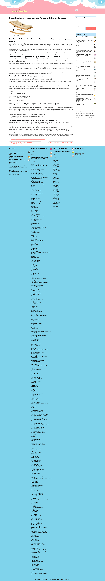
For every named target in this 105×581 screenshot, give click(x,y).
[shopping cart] (76, 10)
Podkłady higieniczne (35, 399)
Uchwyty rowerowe (35, 517)
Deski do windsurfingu (35, 214)
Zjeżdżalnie (33, 572)
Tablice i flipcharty (35, 497)
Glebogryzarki (34, 236)
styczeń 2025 (56, 182)
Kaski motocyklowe (35, 268)
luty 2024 (55, 197)
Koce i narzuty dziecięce (36, 273)
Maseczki (33, 326)
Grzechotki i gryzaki (35, 251)
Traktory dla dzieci (35, 506)
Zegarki (32, 567)
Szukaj (77, 26)
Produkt (32, 435)
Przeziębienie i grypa (35, 439)
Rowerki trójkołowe (35, 459)
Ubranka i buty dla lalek (36, 515)
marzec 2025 (56, 180)
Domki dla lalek (34, 218)
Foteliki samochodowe (36, 234)
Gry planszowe (34, 247)
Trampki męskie (34, 510)
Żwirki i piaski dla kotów (36, 574)
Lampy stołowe (34, 314)
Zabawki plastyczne (35, 559)
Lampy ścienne (34, 313)
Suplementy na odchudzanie (37, 485)
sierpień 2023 (56, 205)
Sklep (33, 9)
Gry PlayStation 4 (34, 248)
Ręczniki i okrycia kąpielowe (37, 447)
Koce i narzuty (34, 272)
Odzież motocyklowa (35, 361)
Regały (32, 448)
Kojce (32, 276)
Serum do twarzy (34, 464)
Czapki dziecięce (34, 207)
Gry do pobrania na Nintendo (37, 240)
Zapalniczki (33, 563)
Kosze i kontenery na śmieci (37, 297)
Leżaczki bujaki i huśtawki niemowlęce (39, 315)
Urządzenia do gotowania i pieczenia (39, 524)
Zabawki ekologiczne (35, 552)
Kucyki (32, 307)
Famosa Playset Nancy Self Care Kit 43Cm (84, 113)
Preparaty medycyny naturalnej (38, 432)
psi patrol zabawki (34, 139)
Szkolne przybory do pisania (37, 495)
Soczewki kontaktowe (35, 474)
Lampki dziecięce (34, 310)
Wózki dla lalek (34, 538)
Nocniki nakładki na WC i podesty (38, 352)
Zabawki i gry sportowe (36, 553)
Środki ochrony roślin (35, 480)
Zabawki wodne (34, 560)
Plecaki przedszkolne (35, 394)
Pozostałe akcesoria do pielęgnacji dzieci (39, 415)
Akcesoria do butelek (35, 164)
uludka (11, 35)
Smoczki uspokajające (35, 473)
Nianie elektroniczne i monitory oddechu (39, 349)
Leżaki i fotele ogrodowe (36, 316)
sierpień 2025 (56, 173)
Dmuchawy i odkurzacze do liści (38, 216)
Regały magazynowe (35, 451)
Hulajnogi (33, 256)
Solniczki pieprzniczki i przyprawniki (38, 476)
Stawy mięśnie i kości (35, 481)
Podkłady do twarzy (35, 398)
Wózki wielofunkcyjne (35, 542)
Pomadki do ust (34, 406)
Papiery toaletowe (35, 374)
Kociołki (32, 274)
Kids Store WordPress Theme (56, 579)
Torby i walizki (34, 501)
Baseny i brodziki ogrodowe (37, 193)
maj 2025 (55, 177)
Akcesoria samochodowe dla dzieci (38, 174)
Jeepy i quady (34, 263)
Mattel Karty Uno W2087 (81, 121)
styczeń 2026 (56, 166)
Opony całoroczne (35, 370)
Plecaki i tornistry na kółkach (37, 393)
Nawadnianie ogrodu (35, 347)
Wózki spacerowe (35, 540)
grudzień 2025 (56, 168)
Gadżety (33, 235)
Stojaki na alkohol (34, 482)
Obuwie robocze (34, 359)
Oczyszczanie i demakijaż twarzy (38, 360)
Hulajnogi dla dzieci (35, 257)
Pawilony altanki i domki (36, 377)
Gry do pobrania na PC (36, 241)
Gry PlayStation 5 (34, 249)
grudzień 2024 (56, 184)
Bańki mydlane (34, 189)
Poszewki (33, 409)
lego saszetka (19, 139)
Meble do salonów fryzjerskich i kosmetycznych (41, 331)
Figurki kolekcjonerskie (36, 228)
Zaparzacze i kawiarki (35, 564)
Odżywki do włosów (35, 364)
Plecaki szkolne (34, 395)
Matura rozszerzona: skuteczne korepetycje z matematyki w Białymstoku (85, 111)
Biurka (32, 197)
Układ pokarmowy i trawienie (37, 523)
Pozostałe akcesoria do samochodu (38, 416)
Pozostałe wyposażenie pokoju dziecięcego (40, 424)
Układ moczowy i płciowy (36, 519)
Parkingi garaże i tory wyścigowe (38, 376)
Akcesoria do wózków (35, 168)
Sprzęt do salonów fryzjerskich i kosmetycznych (41, 478)
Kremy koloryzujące (35, 303)
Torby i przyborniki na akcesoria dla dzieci (40, 499)
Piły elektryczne (34, 388)
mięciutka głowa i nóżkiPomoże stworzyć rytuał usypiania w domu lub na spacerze (41, 334)
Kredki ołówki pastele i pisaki (37, 299)
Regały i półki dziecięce (36, 449)
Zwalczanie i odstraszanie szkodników (39, 573)
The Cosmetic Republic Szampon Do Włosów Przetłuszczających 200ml (85, 118)
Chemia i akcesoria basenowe (37, 205)
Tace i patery (34, 498)
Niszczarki (33, 351)
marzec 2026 (56, 164)
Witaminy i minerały (35, 530)
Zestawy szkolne (34, 570)
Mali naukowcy (34, 322)
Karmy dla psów (34, 266)
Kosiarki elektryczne (35, 288)
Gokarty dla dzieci (35, 239)
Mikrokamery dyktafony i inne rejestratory (40, 338)
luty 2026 (55, 165)
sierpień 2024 (56, 189)
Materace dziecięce (35, 328)
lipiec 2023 (55, 206)
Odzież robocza (34, 363)
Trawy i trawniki (34, 511)
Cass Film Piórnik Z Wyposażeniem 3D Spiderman (85, 115)
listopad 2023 (56, 201)
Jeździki (32, 264)
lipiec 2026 (55, 160)
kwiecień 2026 (56, 163)
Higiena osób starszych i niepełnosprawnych (40, 252)
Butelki (32, 202)
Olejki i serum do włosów (36, 369)
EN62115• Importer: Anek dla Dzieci (38, 227)
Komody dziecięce (35, 281)
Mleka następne (34, 340)
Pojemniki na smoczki (35, 402)
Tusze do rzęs (34, 514)
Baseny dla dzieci (34, 191)
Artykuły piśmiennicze (35, 181)
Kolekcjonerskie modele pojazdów (38, 278)
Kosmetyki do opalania (36, 293)
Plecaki (32, 391)
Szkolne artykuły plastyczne (37, 494)
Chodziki (33, 206)
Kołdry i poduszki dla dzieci (36, 280)
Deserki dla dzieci (34, 213)
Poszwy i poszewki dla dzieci (37, 410)
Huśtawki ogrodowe (35, 259)
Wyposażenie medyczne (36, 545)
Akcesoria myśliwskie (35, 172)
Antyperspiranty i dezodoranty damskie (39, 177)
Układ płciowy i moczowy (36, 520)
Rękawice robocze (35, 453)
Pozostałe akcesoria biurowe (37, 411)
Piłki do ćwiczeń (34, 386)
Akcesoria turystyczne (36, 176)
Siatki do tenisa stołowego (36, 465)
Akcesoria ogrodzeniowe (36, 173)
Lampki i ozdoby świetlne (36, 311)
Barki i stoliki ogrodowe (36, 190)
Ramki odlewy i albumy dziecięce (38, 444)
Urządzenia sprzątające (36, 526)
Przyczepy (33, 440)
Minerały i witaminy (35, 339)
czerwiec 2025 (56, 176)
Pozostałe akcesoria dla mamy (37, 413)
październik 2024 (56, 186)
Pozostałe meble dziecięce (36, 423)
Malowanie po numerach (36, 323)
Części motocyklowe (35, 209)
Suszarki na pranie (35, 486)
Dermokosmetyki (34, 211)
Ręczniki (32, 445)
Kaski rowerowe (34, 269)
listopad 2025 (56, 169)
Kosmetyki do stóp (35, 294)
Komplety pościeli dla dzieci (37, 285)
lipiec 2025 (55, 174)
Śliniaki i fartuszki (34, 470)
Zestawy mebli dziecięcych (37, 569)
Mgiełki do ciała (34, 332)
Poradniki (33, 407)
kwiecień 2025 (56, 178)
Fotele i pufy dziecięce (36, 232)
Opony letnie (34, 372)
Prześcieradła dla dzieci (36, 438)
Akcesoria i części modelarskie (37, 169)
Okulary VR (33, 366)
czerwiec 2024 (56, 191)
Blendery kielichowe (35, 198)
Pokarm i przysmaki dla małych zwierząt (39, 403)
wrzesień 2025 (56, 172)
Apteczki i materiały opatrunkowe (38, 178)
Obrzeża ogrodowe (35, 357)
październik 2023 (56, 202)
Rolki (32, 455)
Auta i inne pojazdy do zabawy (37, 184)
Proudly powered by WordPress (42, 579)
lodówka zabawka (26, 139)
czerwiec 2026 (56, 161)
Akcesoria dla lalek (35, 163)
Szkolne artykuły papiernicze (37, 493)
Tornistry (33, 505)
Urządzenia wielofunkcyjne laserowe (39, 527)
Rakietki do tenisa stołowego (37, 443)
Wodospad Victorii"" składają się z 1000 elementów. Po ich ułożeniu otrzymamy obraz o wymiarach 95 (41, 533)
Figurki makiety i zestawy (36, 230)
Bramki (32, 199)
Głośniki (32, 238)
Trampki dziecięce (35, 509)
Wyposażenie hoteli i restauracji (38, 544)
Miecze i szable (34, 336)
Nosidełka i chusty (35, 353)
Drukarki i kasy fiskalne (36, 222)
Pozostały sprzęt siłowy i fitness (37, 431)
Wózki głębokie (34, 539)
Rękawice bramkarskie (36, 452)
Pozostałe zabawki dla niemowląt (38, 427)
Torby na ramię (34, 502)
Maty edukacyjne (34, 330)
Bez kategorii (34, 195)
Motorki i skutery (34, 344)
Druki (32, 224)
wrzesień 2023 (56, 203)
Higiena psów (34, 253)
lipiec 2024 (55, 190)
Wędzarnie (33, 528)
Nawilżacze (33, 348)
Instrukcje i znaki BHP (35, 260)
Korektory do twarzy (35, 286)
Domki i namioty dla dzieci (36, 219)
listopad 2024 (56, 185)
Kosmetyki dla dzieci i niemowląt (38, 291)
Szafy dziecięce (34, 490)
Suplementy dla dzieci (35, 484)
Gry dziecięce (34, 243)
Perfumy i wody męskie (36, 381)
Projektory (33, 436)
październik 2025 (56, 170)
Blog (37, 9)
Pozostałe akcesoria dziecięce (37, 418)
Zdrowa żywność (34, 565)
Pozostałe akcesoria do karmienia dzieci (39, 414)
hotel (32, 255)
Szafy (32, 489)
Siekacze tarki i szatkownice (37, 466)
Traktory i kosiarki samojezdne (37, 507)
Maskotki (33, 327)
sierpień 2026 (56, 159)
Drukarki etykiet (34, 220)
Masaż (32, 324)
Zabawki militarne (35, 556)
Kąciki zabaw (34, 265)
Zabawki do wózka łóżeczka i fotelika (39, 549)
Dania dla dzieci (34, 210)
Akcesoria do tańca (35, 166)
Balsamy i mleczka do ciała (36, 188)
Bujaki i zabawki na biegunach (37, 201)
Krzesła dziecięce (34, 306)
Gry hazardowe (34, 244)
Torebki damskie (34, 503)
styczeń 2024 (56, 198)
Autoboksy (33, 185)
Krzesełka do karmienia (36, 305)
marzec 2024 (56, 195)
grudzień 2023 (56, 199)
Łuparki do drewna (35, 320)
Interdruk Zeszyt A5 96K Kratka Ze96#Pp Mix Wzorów (60, 142)
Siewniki (32, 468)
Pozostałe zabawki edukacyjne (37, 428)
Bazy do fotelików (34, 194)
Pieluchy (33, 384)
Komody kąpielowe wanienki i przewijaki (39, 282)
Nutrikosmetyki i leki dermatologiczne (39, 356)
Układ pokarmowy (35, 522)
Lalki (32, 309)
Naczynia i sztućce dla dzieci (37, 345)
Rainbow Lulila (19, 11)
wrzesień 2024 (56, 188)
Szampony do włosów (35, 492)
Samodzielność (34, 463)
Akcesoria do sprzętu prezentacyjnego (39, 165)
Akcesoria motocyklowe (36, 170)
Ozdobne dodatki (34, 373)
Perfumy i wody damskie (36, 380)
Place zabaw (33, 390)
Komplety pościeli (35, 284)
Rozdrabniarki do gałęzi (36, 460)
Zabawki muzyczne (35, 557)
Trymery (33, 513)
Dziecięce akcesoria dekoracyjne (38, 226)
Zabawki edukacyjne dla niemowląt (38, 551)
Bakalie (32, 186)
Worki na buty (34, 535)
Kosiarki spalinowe (35, 289)
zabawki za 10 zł (41, 139)
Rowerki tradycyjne (35, 457)
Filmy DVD (33, 231)
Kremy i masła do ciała (36, 302)
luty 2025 (55, 181)
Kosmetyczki (33, 290)
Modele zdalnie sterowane (36, 343)
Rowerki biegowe (34, 456)
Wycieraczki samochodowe (37, 543)
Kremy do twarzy (34, 301)
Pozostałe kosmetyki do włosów (38, 422)
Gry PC (32, 245)
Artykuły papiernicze (35, 180)
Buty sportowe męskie (36, 203)
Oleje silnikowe (34, 368)
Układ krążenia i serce (35, 518)
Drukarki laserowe (35, 223)
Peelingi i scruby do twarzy (36, 378)
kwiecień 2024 (56, 194)
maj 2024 (55, 193)
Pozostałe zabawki (35, 426)
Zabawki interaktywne (36, 555)
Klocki (32, 270)
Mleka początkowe (35, 341)
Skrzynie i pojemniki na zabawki (37, 469)
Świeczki (33, 488)
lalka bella (13, 139)
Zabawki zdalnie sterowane (37, 561)
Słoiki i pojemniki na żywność (37, 472)
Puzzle (32, 441)
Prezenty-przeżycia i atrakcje (37, 434)
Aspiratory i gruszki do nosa (37, 182)
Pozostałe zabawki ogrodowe (37, 430)
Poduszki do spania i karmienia (37, 401)
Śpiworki (33, 477)
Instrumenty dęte (35, 261)
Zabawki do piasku (35, 548)
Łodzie (32, 318)
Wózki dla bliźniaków (35, 536)
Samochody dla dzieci (35, 461)
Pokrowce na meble (35, 405)
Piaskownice (33, 382)
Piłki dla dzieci (34, 385)
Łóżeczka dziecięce (35, 319)
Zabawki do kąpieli (35, 547)
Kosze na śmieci (34, 298)
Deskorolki (33, 215)
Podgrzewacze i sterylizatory (37, 397)
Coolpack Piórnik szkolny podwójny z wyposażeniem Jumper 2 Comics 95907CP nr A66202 (23, 143)
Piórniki (32, 389)
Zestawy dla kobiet (35, 568)
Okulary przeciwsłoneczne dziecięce (39, 365)
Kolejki (32, 277)
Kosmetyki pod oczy (35, 295)
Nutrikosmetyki (34, 355)
